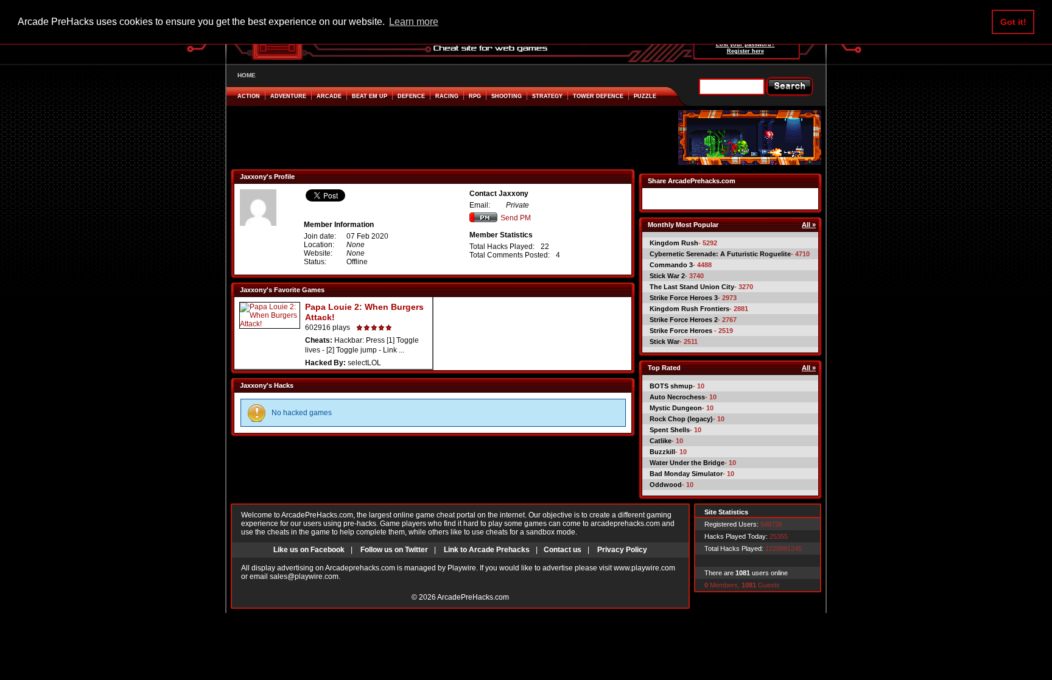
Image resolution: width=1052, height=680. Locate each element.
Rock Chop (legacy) (681, 418)
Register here (745, 51)
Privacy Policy (622, 549)
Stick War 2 (667, 275)
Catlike (661, 440)
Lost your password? (745, 44)
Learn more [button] (413, 21)
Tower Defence (598, 96)
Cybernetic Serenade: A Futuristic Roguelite (720, 254)
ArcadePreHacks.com (473, 597)
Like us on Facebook (309, 549)
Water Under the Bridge (687, 462)
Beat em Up (369, 96)
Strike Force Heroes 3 (684, 297)
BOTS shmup (671, 386)
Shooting (506, 96)
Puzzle (645, 96)
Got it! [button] (1013, 22)
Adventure (288, 96)
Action (248, 96)
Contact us (562, 549)
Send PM (515, 218)
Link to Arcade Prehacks (487, 549)
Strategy (547, 96)
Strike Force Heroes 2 (684, 319)
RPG (475, 96)
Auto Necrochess (677, 397)
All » (809, 224)
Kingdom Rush (674, 243)
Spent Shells (670, 429)
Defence (411, 96)
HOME (246, 75)
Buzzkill (662, 451)
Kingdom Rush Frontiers (689, 308)
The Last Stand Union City (692, 286)
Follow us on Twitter (394, 549)
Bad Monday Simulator (686, 473)
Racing (446, 96)
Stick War (664, 341)
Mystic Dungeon (676, 408)
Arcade (329, 96)
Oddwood (666, 484)
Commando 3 (671, 264)
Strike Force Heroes (682, 330)
